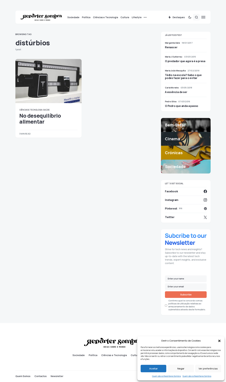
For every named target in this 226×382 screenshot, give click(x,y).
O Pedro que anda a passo (181, 106)
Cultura (135, 355)
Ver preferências (208, 368)
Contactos (40, 376)
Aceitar (153, 368)
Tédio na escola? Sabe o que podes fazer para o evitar (183, 76)
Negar (180, 368)
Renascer (171, 47)
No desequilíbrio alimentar (40, 118)
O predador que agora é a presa (185, 61)
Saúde (46, 109)
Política (93, 355)
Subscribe (186, 294)
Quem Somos (22, 376)
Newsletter (57, 376)
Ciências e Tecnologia (31, 109)
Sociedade (78, 355)
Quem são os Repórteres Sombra (166, 376)
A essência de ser (176, 92)
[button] (219, 340)
